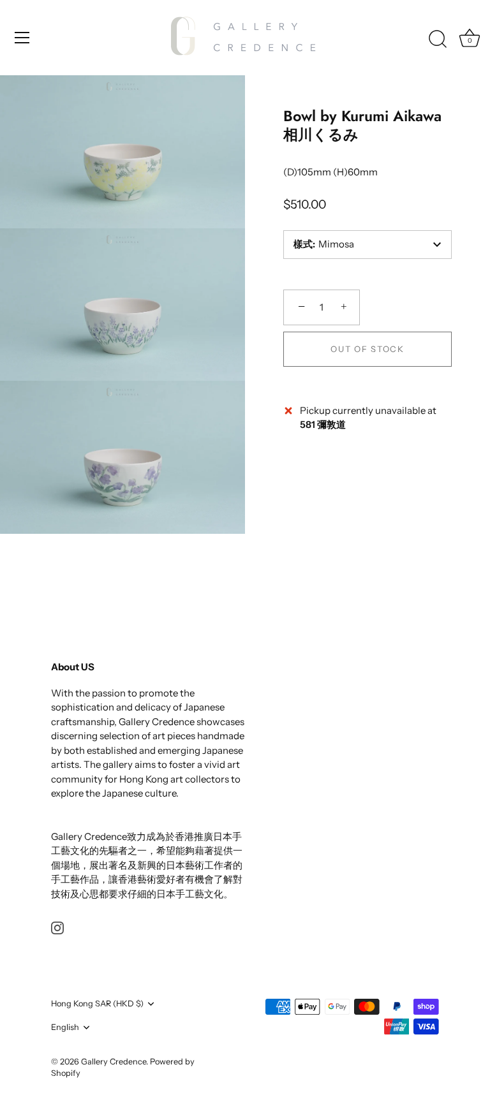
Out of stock (367, 349)
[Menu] (22, 38)
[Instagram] (57, 927)
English (65, 1027)
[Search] (438, 40)
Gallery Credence (113, 1061)
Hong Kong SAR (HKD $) (97, 1003)
